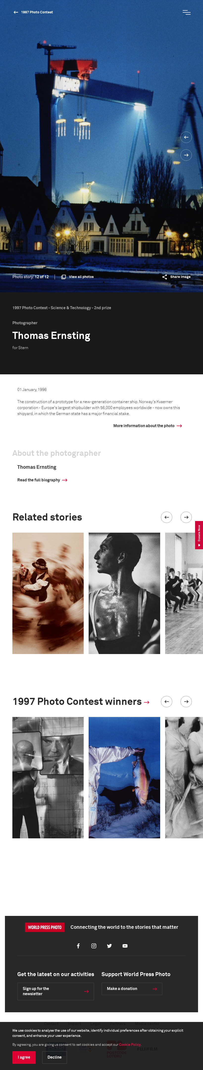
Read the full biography (38, 480)
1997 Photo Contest (37, 12)
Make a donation (122, 989)
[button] (166, 517)
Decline (55, 1057)
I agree (24, 1057)
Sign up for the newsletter (36, 991)
